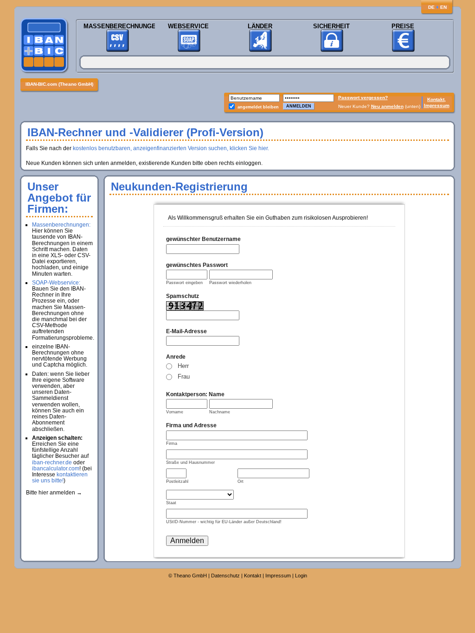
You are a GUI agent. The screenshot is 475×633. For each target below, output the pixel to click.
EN (443, 7)
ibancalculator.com (55, 468)
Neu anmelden (387, 106)
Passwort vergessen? (363, 97)
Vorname (174, 412)
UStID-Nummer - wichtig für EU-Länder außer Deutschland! (224, 521)
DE (431, 7)
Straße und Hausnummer (190, 462)
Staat (171, 502)
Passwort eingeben (184, 282)
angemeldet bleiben (258, 107)
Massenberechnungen (117, 26)
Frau (184, 376)
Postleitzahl (177, 481)
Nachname (219, 412)
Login (301, 575)
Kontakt (252, 575)
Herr (183, 365)
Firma (171, 443)
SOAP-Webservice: (56, 282)
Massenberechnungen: (61, 225)
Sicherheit (331, 26)
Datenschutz (225, 575)
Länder (260, 26)
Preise (403, 26)
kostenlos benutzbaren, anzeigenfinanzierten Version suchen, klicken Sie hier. (171, 148)
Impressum (436, 105)
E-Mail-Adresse (186, 331)
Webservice (188, 26)
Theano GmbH (190, 575)
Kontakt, (436, 99)
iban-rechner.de (52, 462)
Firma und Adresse (191, 425)
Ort (241, 481)
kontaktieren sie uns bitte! (60, 477)
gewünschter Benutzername (203, 239)
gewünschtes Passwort (197, 265)
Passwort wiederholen (230, 282)
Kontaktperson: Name (195, 394)
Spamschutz (182, 296)
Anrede (176, 357)
